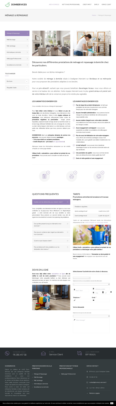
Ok (112, 403)
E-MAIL (51, 352)
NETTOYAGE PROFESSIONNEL (71, 4)
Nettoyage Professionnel (14, 58)
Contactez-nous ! (19, 352)
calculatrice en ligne (58, 273)
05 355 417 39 (19, 354)
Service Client (56, 354)
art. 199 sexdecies (58, 141)
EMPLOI (96, 4)
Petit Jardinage (11, 46)
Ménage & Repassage (13, 33)
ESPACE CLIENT (106, 4)
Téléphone (77, 297)
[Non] (114, 403)
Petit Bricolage (11, 39)
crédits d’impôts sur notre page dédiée (96, 222)
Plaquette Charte (11, 87)
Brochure (9, 81)
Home (94, 15)
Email (94, 297)
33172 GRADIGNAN (92, 352)
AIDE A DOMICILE (54, 4)
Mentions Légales (94, 393)
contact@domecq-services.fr (97, 382)
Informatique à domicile (14, 52)
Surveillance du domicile (14, 65)
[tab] (51, 202)
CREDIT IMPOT (87, 4)
